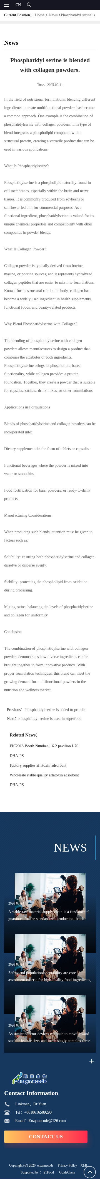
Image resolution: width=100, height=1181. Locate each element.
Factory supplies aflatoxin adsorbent (38, 765)
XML (84, 1165)
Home (39, 15)
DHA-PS (17, 756)
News (53, 15)
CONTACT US (46, 1136)
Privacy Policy (67, 1165)
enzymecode (45, 1165)
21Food (49, 1172)
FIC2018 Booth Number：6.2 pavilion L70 (44, 746)
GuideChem (67, 1172)
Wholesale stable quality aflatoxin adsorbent (44, 775)
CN (18, 5)
